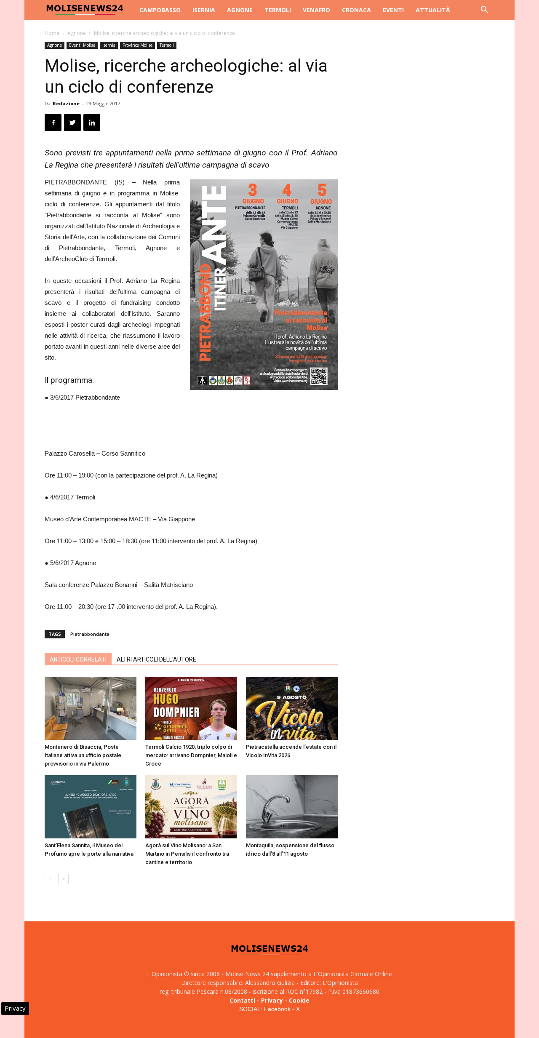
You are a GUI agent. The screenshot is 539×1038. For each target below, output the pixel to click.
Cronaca (356, 10)
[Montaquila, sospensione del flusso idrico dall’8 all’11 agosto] (292, 806)
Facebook (277, 1009)
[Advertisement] (191, 426)
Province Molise (137, 45)
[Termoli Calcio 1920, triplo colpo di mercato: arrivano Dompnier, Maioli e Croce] (191, 708)
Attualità (433, 10)
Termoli (277, 10)
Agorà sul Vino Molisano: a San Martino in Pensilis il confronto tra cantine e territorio (187, 853)
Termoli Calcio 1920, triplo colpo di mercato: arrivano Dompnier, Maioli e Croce (191, 755)
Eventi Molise (82, 45)
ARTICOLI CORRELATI (78, 659)
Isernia (203, 10)
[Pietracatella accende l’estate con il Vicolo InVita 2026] (292, 708)
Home (52, 33)
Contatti (242, 1000)
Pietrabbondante (89, 634)
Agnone (240, 10)
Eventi (393, 10)
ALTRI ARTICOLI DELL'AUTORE (156, 659)
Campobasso (160, 10)
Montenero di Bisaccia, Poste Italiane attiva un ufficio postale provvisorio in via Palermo (83, 755)
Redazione (66, 103)
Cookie (299, 1000)
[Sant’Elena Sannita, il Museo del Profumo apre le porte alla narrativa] (90, 806)
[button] (484, 11)
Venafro (316, 10)
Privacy (272, 1000)
